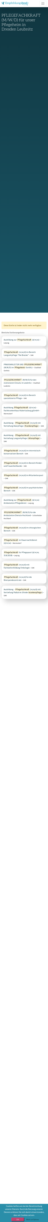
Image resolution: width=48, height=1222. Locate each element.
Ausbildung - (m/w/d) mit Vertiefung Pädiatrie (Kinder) (23, 591)
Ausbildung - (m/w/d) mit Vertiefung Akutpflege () (22, 424)
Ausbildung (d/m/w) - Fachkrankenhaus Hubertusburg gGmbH (21, 409)
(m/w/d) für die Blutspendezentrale (18, 578)
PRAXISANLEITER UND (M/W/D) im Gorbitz (23, 366)
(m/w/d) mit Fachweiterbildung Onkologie (17, 566)
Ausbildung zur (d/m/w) (21, 339)
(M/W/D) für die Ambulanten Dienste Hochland (20, 514)
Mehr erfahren (32, 1219)
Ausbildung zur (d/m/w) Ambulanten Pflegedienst (21, 501)
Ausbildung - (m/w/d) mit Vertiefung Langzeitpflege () (22, 436)
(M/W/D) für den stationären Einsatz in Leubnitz (20, 381)
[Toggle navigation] (42, 3)
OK (17, 1219)
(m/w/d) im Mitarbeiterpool (23, 475)
